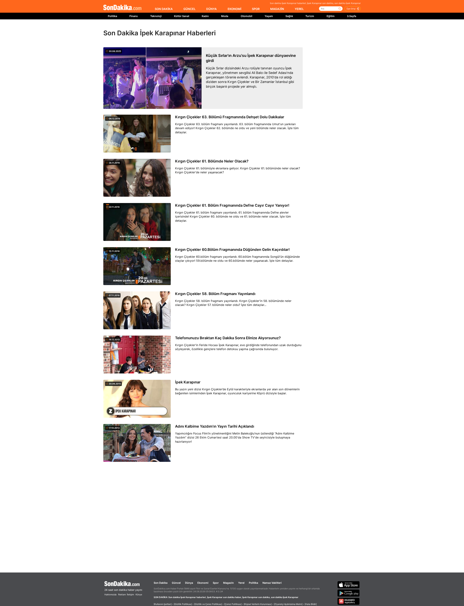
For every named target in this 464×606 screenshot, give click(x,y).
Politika (112, 16)
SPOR (256, 9)
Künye (139, 594)
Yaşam (269, 16)
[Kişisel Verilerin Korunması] (258, 604)
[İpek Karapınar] (137, 399)
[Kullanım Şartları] (163, 604)
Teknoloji (156, 16)
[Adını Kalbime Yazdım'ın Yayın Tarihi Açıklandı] (137, 443)
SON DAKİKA (164, 9)
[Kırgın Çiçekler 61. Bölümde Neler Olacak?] (137, 178)
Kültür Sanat (181, 16)
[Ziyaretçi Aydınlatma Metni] (288, 604)
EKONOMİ (234, 9)
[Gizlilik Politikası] (183, 604)
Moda (224, 16)
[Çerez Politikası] (233, 604)
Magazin (228, 582)
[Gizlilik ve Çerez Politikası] (208, 604)
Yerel (241, 582)
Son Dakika (160, 582)
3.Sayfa (351, 16)
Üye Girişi (351, 8)
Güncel (176, 582)
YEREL (299, 9)
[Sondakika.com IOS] (348, 584)
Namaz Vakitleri (272, 582)
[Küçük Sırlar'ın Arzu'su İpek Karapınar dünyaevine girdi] (152, 78)
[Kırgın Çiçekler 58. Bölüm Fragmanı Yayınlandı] (137, 310)
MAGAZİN (277, 9)
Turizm (309, 16)
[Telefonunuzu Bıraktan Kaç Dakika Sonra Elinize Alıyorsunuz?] (137, 355)
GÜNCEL (189, 9)
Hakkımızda (110, 594)
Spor (216, 582)
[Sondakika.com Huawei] (348, 601)
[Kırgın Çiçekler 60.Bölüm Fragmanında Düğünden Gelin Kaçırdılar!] (137, 266)
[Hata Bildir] (311, 604)
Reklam (122, 594)
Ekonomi (202, 582)
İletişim (130, 594)
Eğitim (331, 16)
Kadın (205, 16)
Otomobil (246, 16)
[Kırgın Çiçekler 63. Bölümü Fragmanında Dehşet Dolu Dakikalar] (137, 134)
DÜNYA (211, 9)
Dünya (189, 582)
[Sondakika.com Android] (348, 593)
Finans (133, 16)
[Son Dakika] (122, 8)
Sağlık (289, 16)
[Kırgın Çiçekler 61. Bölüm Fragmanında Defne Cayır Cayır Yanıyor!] (137, 222)
